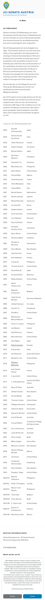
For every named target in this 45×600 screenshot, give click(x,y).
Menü (24, 20)
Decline (12, 596)
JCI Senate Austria (18, 12)
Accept (32, 596)
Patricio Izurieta (17, 345)
